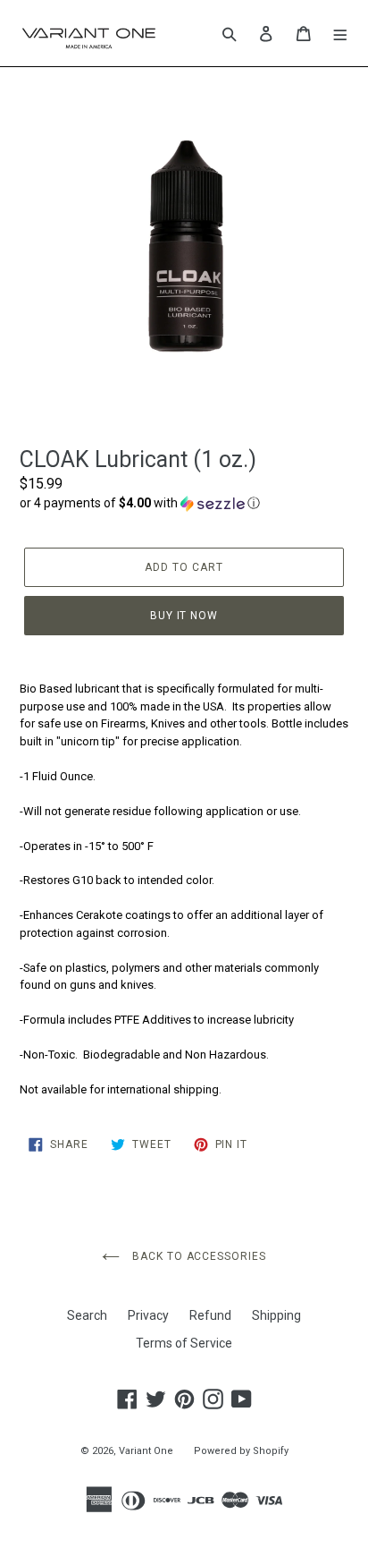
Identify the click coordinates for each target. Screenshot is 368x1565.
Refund (210, 1315)
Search (87, 1315)
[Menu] (340, 33)
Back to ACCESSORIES (197, 1256)
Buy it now (184, 615)
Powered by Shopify (241, 1451)
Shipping (276, 1315)
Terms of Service (184, 1343)
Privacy (148, 1315)
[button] (184, 503)
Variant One (146, 1451)
